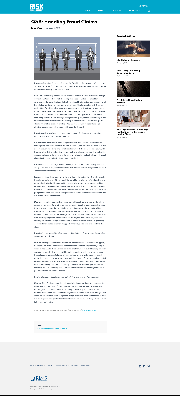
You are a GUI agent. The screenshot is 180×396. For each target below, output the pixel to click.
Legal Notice (74, 366)
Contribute (116, 10)
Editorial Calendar (61, 366)
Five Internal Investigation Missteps (129, 101)
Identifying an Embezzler (129, 59)
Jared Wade (36, 27)
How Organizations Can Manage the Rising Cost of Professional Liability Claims (132, 132)
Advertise (40, 366)
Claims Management (46, 328)
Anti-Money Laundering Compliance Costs (128, 71)
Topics (100, 10)
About (87, 10)
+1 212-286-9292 (34, 384)
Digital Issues (134, 10)
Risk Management (89, 310)
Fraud (57, 328)
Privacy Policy (85, 366)
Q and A (64, 328)
